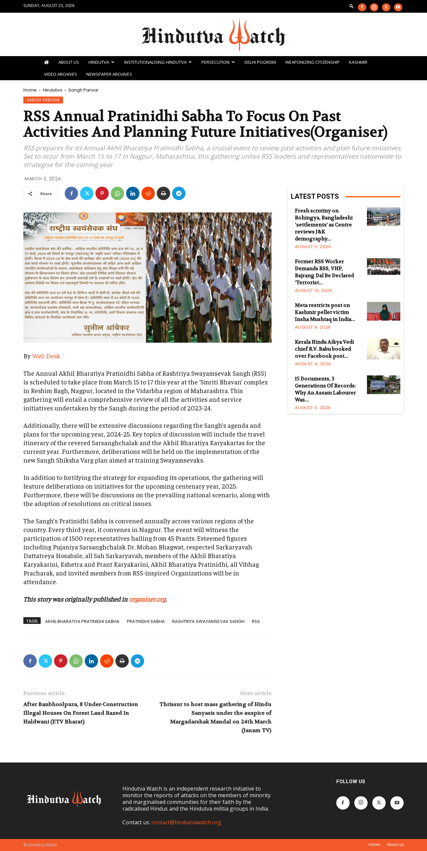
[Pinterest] (102, 193)
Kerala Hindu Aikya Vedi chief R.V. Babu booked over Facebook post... (324, 349)
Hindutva (98, 62)
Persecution (215, 62)
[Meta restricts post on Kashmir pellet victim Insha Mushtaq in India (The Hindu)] (383, 311)
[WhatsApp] (117, 193)
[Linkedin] (132, 193)
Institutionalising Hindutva (155, 62)
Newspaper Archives (109, 74)
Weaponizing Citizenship (312, 62)
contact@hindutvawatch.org (186, 822)
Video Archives (60, 74)
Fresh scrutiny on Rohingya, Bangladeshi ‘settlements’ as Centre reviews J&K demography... (324, 224)
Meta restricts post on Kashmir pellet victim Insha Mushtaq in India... (325, 312)
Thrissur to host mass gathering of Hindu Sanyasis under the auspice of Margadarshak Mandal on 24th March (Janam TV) (215, 717)
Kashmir (358, 62)
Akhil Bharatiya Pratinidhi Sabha (82, 621)
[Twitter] (386, 7)
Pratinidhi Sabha (146, 621)
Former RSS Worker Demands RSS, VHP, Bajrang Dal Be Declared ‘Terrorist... (324, 272)
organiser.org (147, 598)
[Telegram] (178, 193)
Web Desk (46, 355)
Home (30, 90)
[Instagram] (374, 7)
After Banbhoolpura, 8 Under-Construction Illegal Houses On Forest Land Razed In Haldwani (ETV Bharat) (80, 713)
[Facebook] (362, 7)
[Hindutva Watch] (213, 35)
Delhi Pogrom (260, 62)
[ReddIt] (148, 193)
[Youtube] (398, 7)
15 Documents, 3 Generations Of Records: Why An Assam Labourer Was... (325, 389)
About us (395, 844)
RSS (256, 621)
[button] (352, 5)
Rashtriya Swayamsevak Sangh (208, 621)
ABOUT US (68, 62)
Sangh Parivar (43, 100)
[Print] (163, 193)
